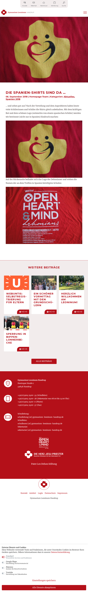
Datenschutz (50, 493)
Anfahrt (32, 493)
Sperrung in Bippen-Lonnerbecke (16, 338)
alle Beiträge (44, 361)
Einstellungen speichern (44, 580)
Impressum (62, 493)
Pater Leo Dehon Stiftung (44, 464)
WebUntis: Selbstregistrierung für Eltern (16, 298)
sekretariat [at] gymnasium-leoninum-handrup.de (40, 430)
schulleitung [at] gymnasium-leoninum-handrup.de (40, 417)
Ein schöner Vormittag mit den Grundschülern (44, 299)
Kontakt (24, 493)
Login (40, 493)
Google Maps (17, 562)
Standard (19, 557)
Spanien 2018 (13, 99)
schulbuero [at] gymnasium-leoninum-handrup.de (40, 423)
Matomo (16, 568)
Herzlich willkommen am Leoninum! (71, 298)
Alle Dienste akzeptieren (44, 587)
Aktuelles (69, 96)
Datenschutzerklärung (60, 552)
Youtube (16, 573)
